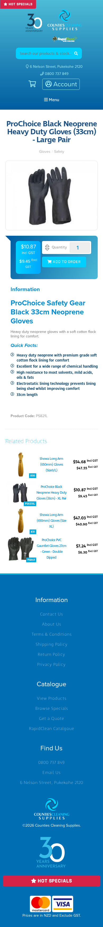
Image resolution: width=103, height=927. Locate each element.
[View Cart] (29, 84)
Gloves (44, 151)
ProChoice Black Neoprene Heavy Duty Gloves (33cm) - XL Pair (51, 492)
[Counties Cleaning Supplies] (65, 20)
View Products (51, 698)
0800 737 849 (56, 74)
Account (64, 84)
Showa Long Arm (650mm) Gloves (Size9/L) (51, 464)
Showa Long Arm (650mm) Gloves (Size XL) (51, 520)
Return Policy (51, 654)
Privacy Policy (51, 664)
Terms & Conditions (52, 634)
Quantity (59, 247)
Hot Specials (20, 4)
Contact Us (51, 614)
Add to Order (66, 262)
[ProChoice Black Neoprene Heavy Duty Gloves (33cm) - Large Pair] (51, 195)
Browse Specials (51, 708)
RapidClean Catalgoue (51, 729)
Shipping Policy (52, 644)
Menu (53, 100)
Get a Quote (51, 718)
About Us (51, 624)
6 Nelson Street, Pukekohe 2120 (51, 783)
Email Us (51, 773)
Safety (59, 151)
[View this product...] (20, 453)
